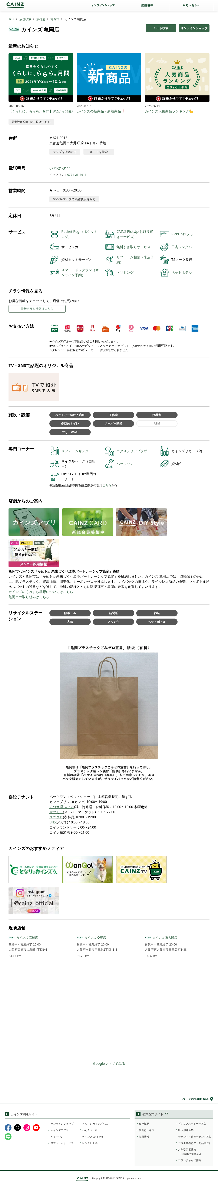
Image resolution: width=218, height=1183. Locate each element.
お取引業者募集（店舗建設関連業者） (191, 1152)
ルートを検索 (99, 152)
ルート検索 (160, 28)
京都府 (40, 19)
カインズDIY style (92, 1136)
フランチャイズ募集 (189, 1160)
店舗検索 (25, 19)
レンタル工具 (90, 1143)
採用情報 (144, 1136)
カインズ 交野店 (95, 937)
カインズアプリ (60, 1130)
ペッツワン (57, 1136)
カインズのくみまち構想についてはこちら (41, 591)
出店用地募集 (186, 1130)
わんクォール (90, 1130)
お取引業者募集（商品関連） (194, 1143)
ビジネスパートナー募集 (192, 1123)
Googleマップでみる (109, 1063)
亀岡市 (54, 19)
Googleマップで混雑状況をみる (74, 199)
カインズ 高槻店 (27, 937)
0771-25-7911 (76, 175)
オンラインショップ (194, 28)
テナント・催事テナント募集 (194, 1136)
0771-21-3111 (60, 168)
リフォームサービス (62, 1143)
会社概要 (144, 1123)
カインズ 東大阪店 (164, 937)
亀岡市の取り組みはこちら (29, 596)
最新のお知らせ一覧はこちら (31, 122)
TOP (11, 19)
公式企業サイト (152, 1114)
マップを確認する (65, 152)
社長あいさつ (146, 1130)
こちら (107, 485)
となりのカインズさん (95, 1123)
